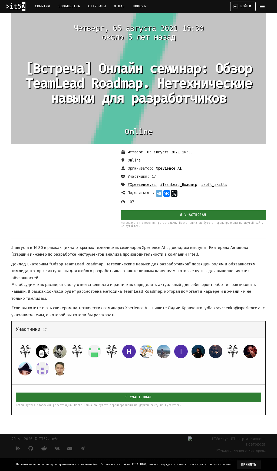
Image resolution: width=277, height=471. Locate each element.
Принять (249, 464)
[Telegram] (159, 193)
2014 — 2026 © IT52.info (34, 439)
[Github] (30, 448)
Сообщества (69, 6)
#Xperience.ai (142, 184)
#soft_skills (214, 184)
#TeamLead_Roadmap (178, 184)
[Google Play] (17, 448)
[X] (174, 193)
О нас (119, 6)
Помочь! (140, 6)
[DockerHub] (43, 448)
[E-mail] (69, 448)
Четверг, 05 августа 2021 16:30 (160, 152)
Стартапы (97, 6)
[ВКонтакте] (166, 193)
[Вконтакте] (56, 448)
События (42, 6)
